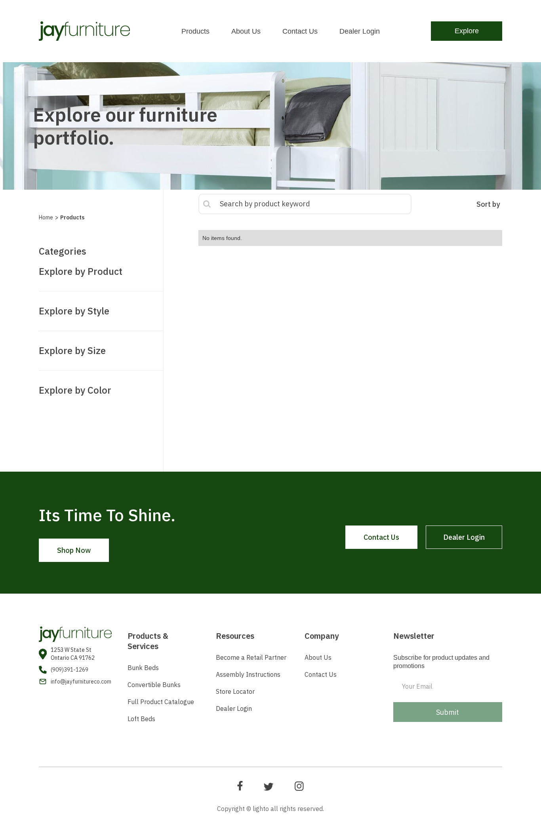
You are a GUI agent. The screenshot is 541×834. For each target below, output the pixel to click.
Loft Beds (141, 719)
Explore (467, 31)
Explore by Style (74, 311)
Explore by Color (75, 390)
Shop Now (74, 550)
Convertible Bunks (154, 685)
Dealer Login (359, 31)
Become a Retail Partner (251, 657)
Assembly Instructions (248, 674)
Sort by (488, 204)
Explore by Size (72, 350)
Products (195, 31)
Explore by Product (80, 271)
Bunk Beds (143, 668)
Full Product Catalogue (161, 702)
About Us (246, 31)
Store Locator (236, 691)
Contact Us (300, 31)
